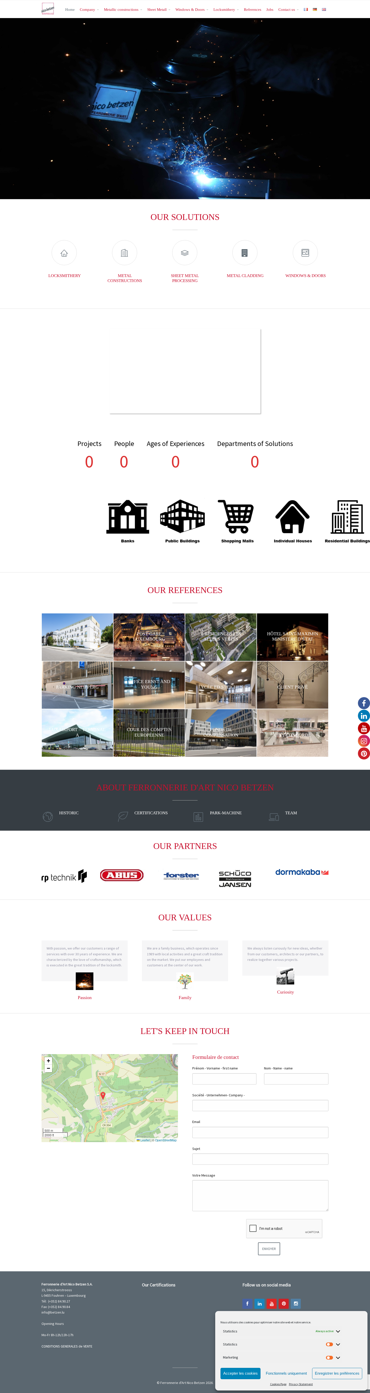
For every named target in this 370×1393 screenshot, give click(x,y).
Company (87, 9)
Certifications (151, 813)
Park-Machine (226, 813)
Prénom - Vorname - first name (215, 1068)
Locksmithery (224, 9)
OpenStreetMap (166, 1140)
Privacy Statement (301, 1384)
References (252, 9)
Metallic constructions (121, 9)
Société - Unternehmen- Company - (218, 1095)
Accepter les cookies (240, 1373)
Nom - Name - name (278, 1068)
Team (291, 813)
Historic (69, 813)
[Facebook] (247, 1304)
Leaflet (145, 1140)
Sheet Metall (157, 9)
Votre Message (203, 1175)
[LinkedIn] (259, 1304)
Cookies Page (278, 1384)
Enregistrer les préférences (337, 1373)
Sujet (196, 1148)
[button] (102, 1096)
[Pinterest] (284, 1304)
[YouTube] (272, 1304)
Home (70, 9)
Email (196, 1121)
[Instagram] (296, 1304)
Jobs (269, 9)
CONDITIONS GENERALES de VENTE (67, 1346)
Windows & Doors (190, 9)
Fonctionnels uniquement (286, 1373)
